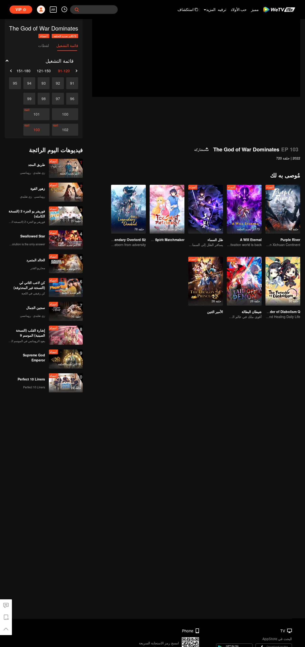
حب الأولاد (239, 9)
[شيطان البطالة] (244, 281)
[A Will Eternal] (244, 209)
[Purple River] (282, 209)
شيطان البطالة (252, 311)
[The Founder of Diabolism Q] (282, 281)
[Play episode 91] (72, 83)
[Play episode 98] (44, 99)
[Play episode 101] (36, 114)
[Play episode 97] (58, 99)
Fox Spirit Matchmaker (166, 239)
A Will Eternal (251, 239)
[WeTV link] (279, 9)
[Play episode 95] (15, 83)
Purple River (290, 239)
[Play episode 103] (36, 130)
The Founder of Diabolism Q (277, 311)
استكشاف (185, 9)
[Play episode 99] (29, 99)
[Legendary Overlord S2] (128, 209)
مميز (255, 9)
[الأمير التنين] (205, 281)
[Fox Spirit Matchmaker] (167, 209)
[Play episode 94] (29, 83)
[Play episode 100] (65, 114)
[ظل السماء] (205, 209)
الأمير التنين (215, 311)
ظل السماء (215, 239)
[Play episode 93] (44, 83)
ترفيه (222, 9)
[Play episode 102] (65, 130)
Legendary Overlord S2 (127, 239)
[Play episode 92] (58, 83)
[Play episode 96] (72, 99)
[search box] (77, 9)
